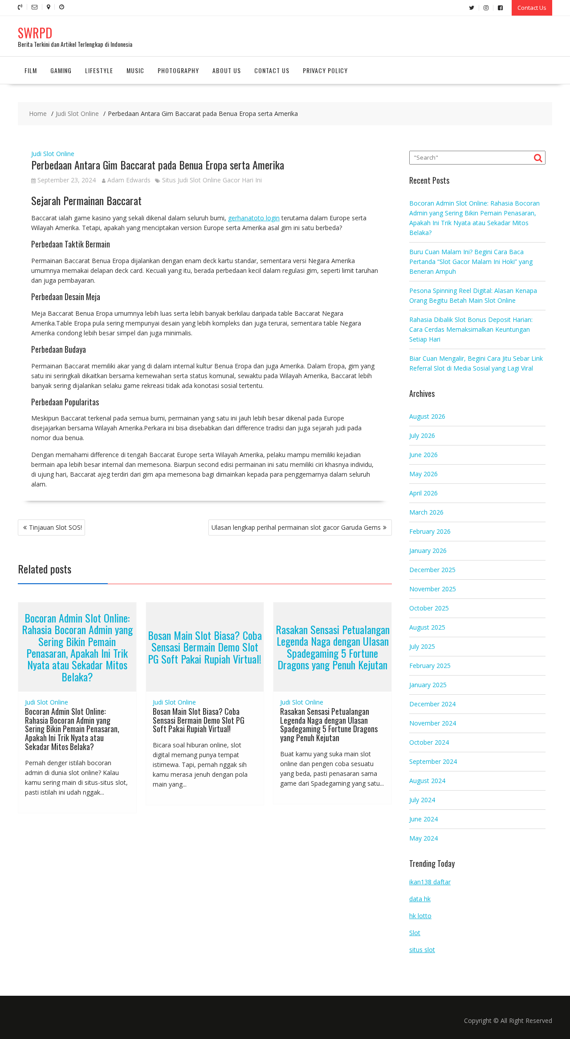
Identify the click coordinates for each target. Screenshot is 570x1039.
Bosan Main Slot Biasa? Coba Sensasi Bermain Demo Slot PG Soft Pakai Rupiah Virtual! (205, 647)
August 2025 (427, 627)
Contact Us (531, 8)
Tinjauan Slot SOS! (55, 527)
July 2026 (422, 435)
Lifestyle (99, 70)
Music (135, 70)
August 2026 (427, 416)
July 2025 (422, 646)
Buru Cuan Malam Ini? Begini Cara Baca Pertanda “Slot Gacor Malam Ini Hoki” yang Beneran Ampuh (471, 261)
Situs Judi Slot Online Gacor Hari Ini (212, 180)
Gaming (61, 70)
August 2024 (427, 780)
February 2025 (430, 665)
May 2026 (423, 474)
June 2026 (423, 454)
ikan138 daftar (430, 882)
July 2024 (422, 800)
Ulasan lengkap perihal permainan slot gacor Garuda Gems (296, 527)
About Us (226, 70)
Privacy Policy (325, 70)
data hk (420, 899)
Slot (414, 932)
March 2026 (426, 512)
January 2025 (428, 684)
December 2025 (432, 569)
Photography (178, 70)
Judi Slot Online (52, 153)
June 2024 (423, 819)
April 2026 (423, 493)
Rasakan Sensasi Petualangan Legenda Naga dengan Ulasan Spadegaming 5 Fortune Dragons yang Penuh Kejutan (333, 646)
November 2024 (432, 723)
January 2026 (428, 550)
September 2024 (433, 761)
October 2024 (429, 742)
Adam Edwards (129, 180)
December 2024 (432, 704)
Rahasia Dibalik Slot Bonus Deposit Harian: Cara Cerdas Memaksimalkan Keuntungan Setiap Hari (471, 329)
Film (30, 70)
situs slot (422, 949)
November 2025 (432, 589)
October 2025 (429, 608)
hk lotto (420, 915)
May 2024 (423, 838)
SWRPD (35, 33)
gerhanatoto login (254, 218)
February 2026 (430, 531)
